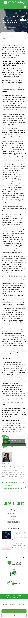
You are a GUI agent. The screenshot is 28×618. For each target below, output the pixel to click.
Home (7, 595)
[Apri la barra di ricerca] (25, 7)
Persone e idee (12, 27)
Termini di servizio (21, 604)
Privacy (14, 604)
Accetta (14, 611)
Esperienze (13, 519)
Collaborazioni (13, 522)
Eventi (5, 27)
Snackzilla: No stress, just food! (13, 488)
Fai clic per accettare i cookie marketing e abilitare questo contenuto (14, 441)
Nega (14, 615)
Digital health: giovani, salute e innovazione (14, 484)
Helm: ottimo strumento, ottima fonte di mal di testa (19, 547)
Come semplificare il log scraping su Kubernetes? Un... (19, 537)
